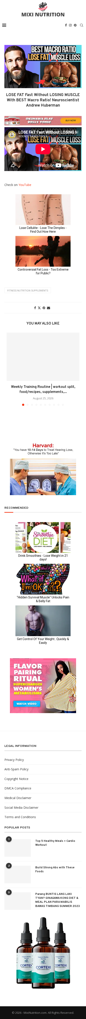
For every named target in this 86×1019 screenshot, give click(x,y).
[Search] (81, 25)
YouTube (25, 185)
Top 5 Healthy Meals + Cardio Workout (55, 843)
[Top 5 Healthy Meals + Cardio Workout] (17, 848)
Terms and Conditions (20, 817)
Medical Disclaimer (17, 798)
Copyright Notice (16, 779)
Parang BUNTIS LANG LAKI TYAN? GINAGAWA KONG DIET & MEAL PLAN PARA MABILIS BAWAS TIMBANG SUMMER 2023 (57, 900)
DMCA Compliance (17, 788)
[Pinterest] (75, 25)
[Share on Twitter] (39, 308)
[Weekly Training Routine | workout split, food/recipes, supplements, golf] (43, 357)
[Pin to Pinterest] (44, 308)
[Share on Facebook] (35, 308)
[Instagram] (70, 25)
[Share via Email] (48, 308)
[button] (10, 369)
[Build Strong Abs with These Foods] (17, 874)
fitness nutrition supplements (27, 290)
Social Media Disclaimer (21, 807)
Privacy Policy (14, 760)
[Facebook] (66, 25)
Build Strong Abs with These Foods (55, 869)
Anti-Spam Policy (16, 769)
